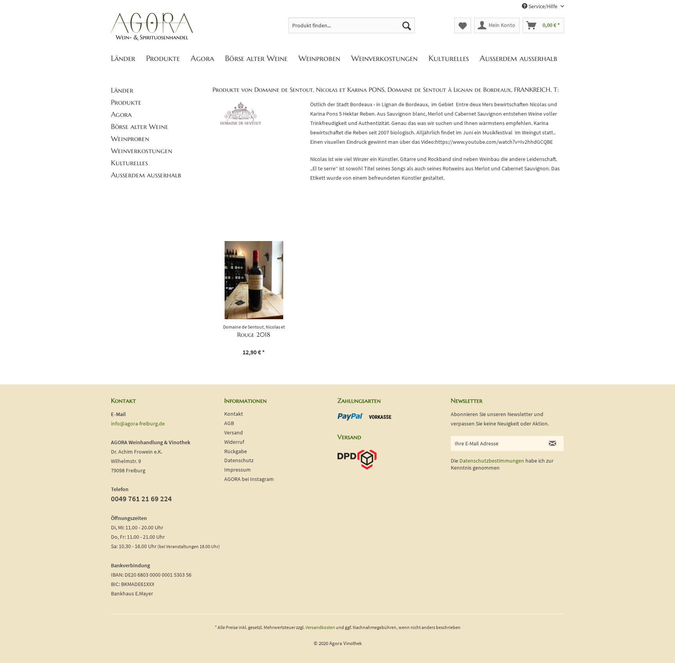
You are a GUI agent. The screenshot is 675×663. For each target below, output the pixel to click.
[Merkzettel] (462, 25)
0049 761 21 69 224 (141, 498)
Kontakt (233, 413)
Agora (121, 114)
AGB (229, 423)
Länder (122, 90)
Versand (233, 432)
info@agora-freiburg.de (138, 423)
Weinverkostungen (141, 150)
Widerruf (234, 441)
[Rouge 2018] (253, 280)
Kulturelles (129, 162)
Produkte (126, 102)
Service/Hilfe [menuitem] (543, 6)
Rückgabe (235, 451)
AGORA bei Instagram (249, 479)
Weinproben (130, 138)
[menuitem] (351, 25)
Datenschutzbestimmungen (491, 460)
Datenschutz (239, 460)
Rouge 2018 (253, 334)
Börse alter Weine (139, 126)
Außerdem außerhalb (146, 174)
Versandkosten (320, 627)
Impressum (237, 469)
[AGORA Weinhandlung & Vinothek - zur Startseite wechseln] (152, 27)
